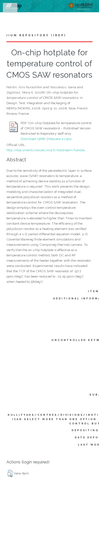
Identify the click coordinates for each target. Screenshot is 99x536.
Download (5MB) (33, 139)
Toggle (10, 9)
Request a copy (60, 139)
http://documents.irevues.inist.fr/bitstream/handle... (46, 150)
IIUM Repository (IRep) (36, 35)
